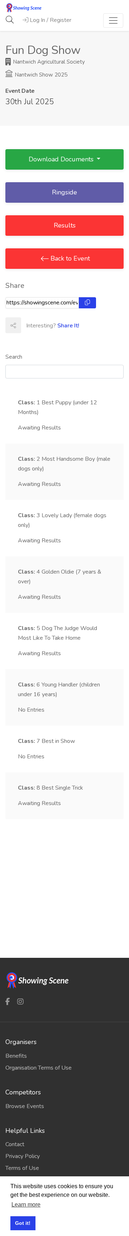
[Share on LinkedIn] (60, 325)
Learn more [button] (25, 1204)
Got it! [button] (22, 1223)
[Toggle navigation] (113, 20)
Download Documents (62, 159)
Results (65, 225)
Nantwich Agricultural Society (48, 61)
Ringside (64, 192)
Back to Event (69, 258)
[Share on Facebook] (29, 325)
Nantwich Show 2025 (40, 74)
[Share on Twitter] (44, 325)
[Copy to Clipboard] (87, 302)
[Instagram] (20, 1002)
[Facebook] (8, 1002)
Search (13, 357)
